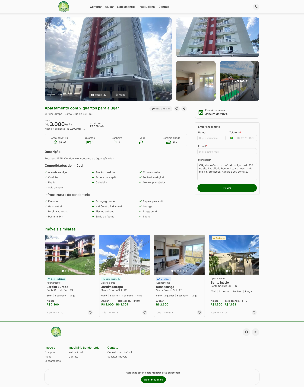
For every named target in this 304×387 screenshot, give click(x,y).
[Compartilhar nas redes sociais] (184, 109)
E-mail (202, 146)
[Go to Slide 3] (68, 271)
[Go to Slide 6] (77, 271)
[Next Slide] (92, 255)
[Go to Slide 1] (63, 271)
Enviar (227, 188)
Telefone (235, 132)
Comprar (96, 6)
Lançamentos (126, 6)
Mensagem (204, 159)
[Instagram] (255, 332)
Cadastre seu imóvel (119, 352)
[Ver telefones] (256, 7)
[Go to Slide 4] (71, 271)
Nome (202, 132)
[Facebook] (246, 332)
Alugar (109, 6)
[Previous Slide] (48, 255)
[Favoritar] (177, 109)
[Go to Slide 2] (65, 271)
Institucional (147, 6)
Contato (164, 6)
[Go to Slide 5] (74, 271)
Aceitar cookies (153, 379)
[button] (70, 255)
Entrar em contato (209, 126)
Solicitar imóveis (117, 356)
